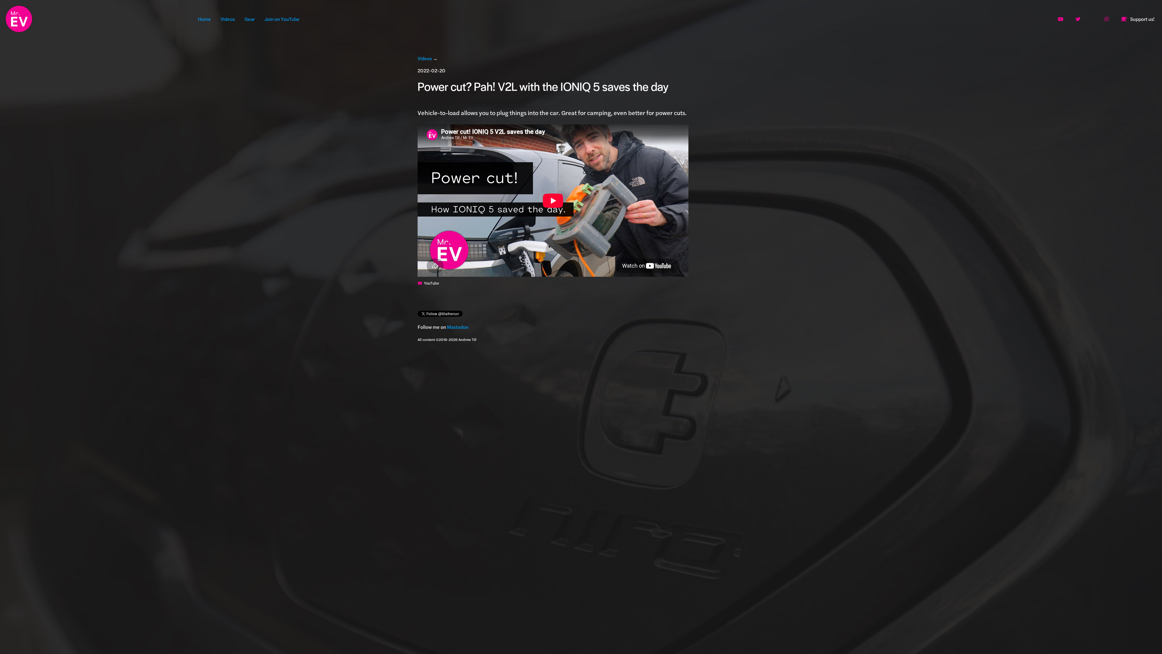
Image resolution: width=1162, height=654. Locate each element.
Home (204, 18)
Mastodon (457, 326)
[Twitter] (1079, 18)
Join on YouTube (282, 18)
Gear (250, 18)
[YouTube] (1062, 18)
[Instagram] (1108, 18)
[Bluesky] (1093, 18)
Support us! (1142, 18)
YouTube (431, 283)
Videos (228, 18)
